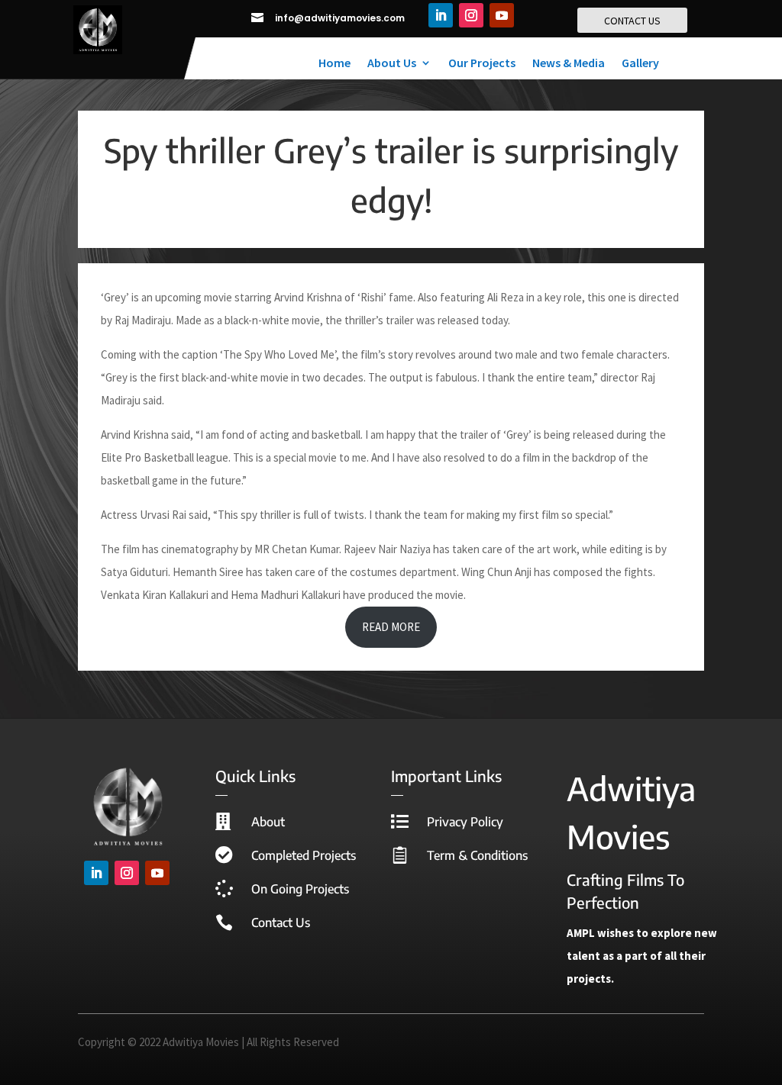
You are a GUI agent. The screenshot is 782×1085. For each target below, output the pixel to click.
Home (334, 63)
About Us (391, 63)
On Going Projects (300, 889)
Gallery (640, 63)
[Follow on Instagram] (471, 15)
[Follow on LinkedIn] (440, 15)
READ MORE (391, 627)
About (268, 821)
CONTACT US (632, 20)
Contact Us (280, 922)
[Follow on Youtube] (502, 15)
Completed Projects (303, 855)
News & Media (568, 63)
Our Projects (481, 63)
